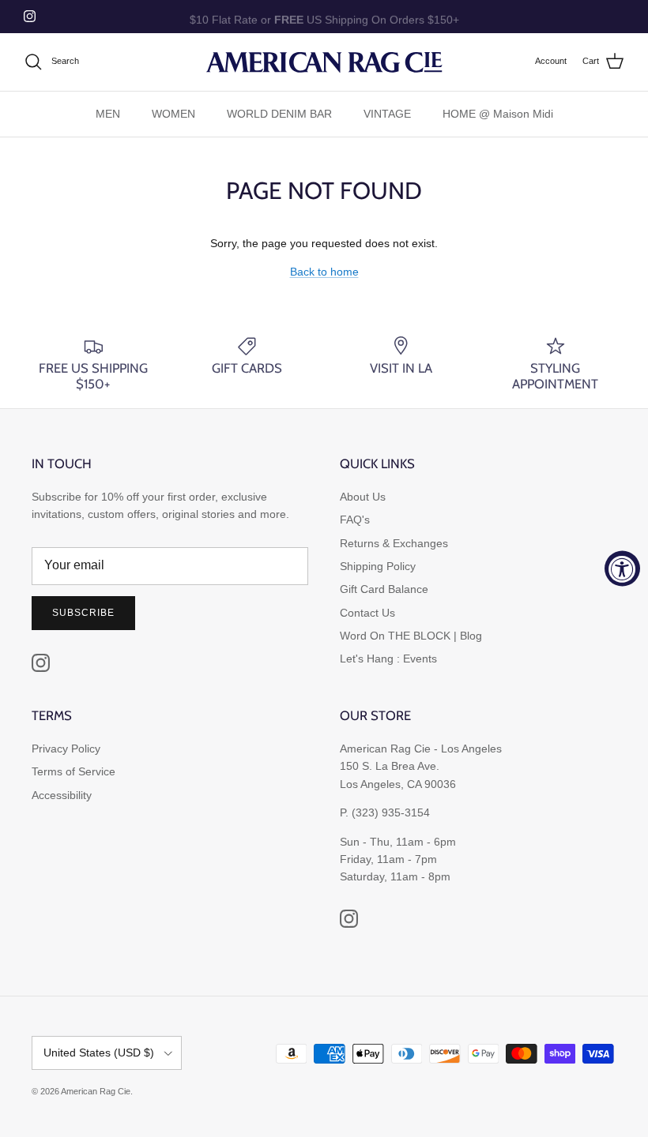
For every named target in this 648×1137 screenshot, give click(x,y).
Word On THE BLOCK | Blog (411, 635)
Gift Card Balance (384, 589)
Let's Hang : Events (388, 658)
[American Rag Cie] (324, 62)
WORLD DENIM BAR (279, 113)
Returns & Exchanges (394, 543)
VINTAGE (387, 113)
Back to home (324, 271)
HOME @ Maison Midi (498, 113)
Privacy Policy (66, 748)
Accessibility (62, 795)
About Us (363, 496)
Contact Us (367, 612)
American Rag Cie (95, 1091)
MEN (108, 113)
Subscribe (83, 612)
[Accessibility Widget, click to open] (622, 569)
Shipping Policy (378, 566)
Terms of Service (73, 771)
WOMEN (173, 113)
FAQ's (355, 519)
